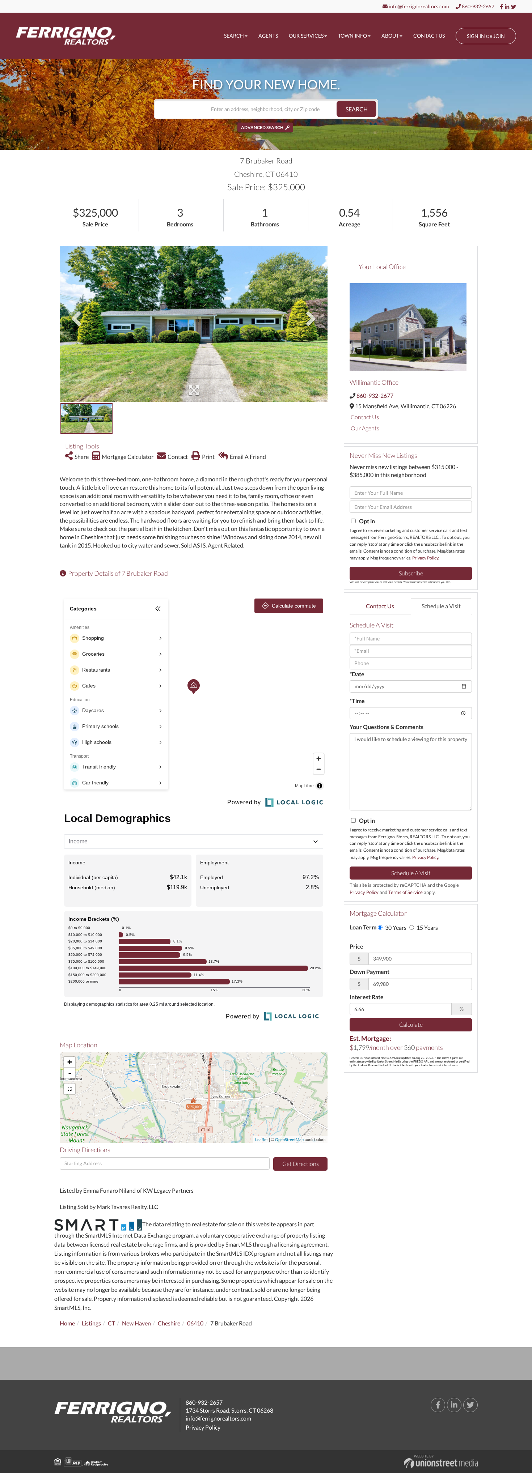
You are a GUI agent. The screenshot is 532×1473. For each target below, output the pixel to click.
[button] (356, 109)
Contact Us (365, 416)
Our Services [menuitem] (306, 36)
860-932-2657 (477, 6)
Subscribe (411, 573)
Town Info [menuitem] (352, 36)
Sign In (476, 36)
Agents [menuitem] (268, 36)
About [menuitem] (390, 36)
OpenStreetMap (289, 1139)
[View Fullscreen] (69, 1089)
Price (356, 946)
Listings (91, 1323)
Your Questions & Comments (386, 726)
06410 (195, 1323)
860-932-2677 (374, 395)
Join (499, 36)
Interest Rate (367, 996)
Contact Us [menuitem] (429, 36)
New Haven (136, 1323)
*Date (357, 673)
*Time (357, 700)
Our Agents (365, 428)
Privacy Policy (425, 558)
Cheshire (169, 1323)
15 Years (426, 927)
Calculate (411, 1024)
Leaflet (261, 1139)
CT (111, 1323)
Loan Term (363, 927)
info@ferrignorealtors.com (418, 6)
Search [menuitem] (234, 36)
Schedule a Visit (441, 606)
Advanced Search (262, 127)
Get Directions (300, 1163)
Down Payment (369, 971)
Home (67, 1323)
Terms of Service (405, 892)
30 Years (395, 927)
